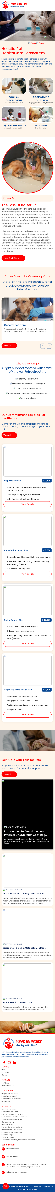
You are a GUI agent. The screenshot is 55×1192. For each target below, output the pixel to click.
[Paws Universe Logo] (13, 5)
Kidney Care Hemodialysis (12, 1127)
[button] (49, 346)
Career (5, 1075)
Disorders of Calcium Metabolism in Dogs (24, 948)
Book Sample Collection (41, 98)
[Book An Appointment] (14, 86)
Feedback (6, 1101)
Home (4, 1070)
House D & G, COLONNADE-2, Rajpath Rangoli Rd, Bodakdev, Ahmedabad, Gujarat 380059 (26, 1165)
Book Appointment (9, 1096)
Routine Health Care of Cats (17, 1002)
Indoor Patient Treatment (12, 1132)
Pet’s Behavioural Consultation (14, 1117)
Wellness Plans (8, 1085)
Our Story (5, 1072)
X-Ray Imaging (8, 1137)
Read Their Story (11, 258)
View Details (27, 504)
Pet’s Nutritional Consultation (13, 1114)
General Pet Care (9, 1109)
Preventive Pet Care (10, 1112)
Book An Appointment (14, 98)
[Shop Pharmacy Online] (14, 115)
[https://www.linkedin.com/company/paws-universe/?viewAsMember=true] (14, 1062)
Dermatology (7, 1124)
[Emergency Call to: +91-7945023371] (6, 1186)
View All (7, 345)
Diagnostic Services (10, 1093)
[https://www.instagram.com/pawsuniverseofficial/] (9, 1062)
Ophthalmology (8, 1122)
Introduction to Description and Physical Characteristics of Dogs (25, 833)
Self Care (5, 1083)
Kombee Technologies (27, 1189)
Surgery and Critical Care (12, 1119)
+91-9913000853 (12, 1156)
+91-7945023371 (12, 1148)
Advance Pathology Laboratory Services (18, 1140)
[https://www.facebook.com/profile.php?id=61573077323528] (4, 1062)
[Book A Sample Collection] (41, 86)
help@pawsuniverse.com (17, 1172)
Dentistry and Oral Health (12, 1129)
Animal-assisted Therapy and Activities (23, 893)
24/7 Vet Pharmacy (14, 125)
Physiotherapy (7, 1134)
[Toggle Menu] (50, 5)
